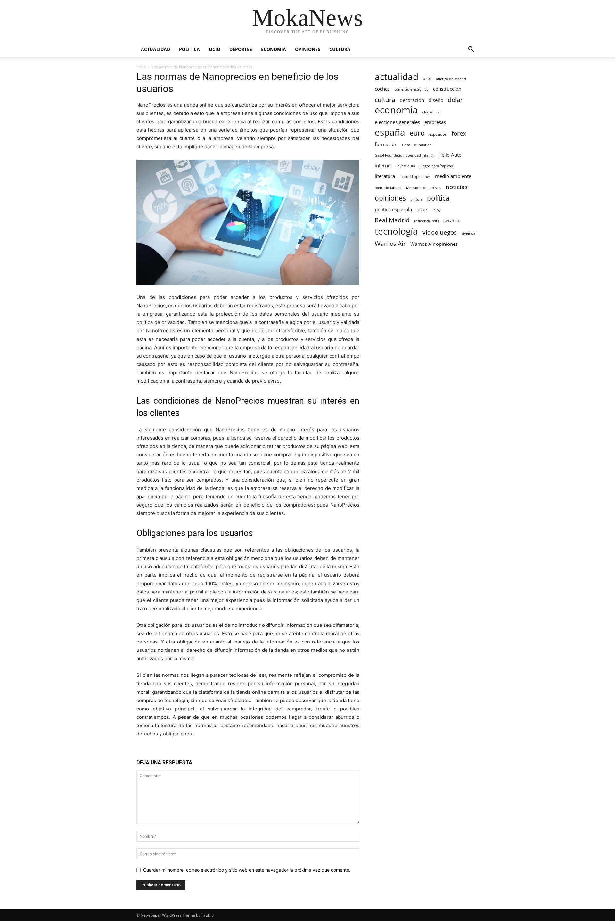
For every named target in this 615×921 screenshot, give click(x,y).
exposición (438, 134)
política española (393, 209)
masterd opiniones (414, 176)
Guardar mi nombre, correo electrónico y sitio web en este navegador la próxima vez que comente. (246, 870)
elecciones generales (397, 122)
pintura (416, 199)
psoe (421, 209)
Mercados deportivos (423, 188)
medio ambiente (453, 176)
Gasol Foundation (417, 145)
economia (396, 110)
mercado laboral (388, 188)
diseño (436, 100)
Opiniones (307, 49)
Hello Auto (450, 155)
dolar (455, 99)
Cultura (339, 49)
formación (386, 144)
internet (383, 165)
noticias (457, 186)
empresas (435, 122)
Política (189, 49)
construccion (447, 89)
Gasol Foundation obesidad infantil (404, 155)
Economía (273, 49)
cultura (385, 99)
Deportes (240, 49)
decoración (412, 100)
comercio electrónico (411, 89)
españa (390, 132)
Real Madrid (392, 220)
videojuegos (439, 232)
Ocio (214, 49)
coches (382, 89)
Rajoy (436, 210)
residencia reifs (426, 221)
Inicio (141, 67)
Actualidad (155, 49)
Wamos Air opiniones (434, 244)
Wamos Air (390, 243)
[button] (471, 50)
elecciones (430, 112)
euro (417, 132)
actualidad (396, 76)
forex (459, 133)
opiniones (390, 198)
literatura (385, 176)
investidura (406, 166)
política (438, 198)
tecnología (396, 231)
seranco (452, 220)
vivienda (468, 233)
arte (427, 78)
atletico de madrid (451, 79)
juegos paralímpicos (436, 166)
